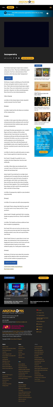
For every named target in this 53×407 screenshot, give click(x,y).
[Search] (17, 7)
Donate (40, 310)
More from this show (27, 58)
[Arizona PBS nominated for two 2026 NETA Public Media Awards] (42, 68)
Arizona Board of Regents (16, 339)
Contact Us (37, 364)
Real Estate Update (9, 269)
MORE (43, 277)
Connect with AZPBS (38, 346)
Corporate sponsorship (39, 375)
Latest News (20, 346)
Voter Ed (20, 355)
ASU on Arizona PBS (6, 364)
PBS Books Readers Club (39, 359)
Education (20, 382)
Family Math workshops (23, 378)
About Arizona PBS (38, 348)
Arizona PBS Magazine (39, 350)
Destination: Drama (6, 361)
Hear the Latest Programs (7, 374)
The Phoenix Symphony (6, 378)
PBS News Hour (21, 357)
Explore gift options (38, 366)
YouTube (40, 329)
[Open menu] (50, 7)
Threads (39, 331)
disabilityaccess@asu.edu (21, 322)
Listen (3, 372)
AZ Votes (20, 352)
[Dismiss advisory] (47, 14)
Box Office (37, 355)
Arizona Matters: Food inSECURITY (9, 355)
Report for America (22, 399)
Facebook (39, 324)
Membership (37, 372)
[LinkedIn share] (17, 58)
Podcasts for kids (21, 374)
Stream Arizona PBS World (7, 368)
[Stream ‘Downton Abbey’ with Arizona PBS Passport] (42, 113)
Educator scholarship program (24, 395)
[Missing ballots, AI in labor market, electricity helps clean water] (16, 283)
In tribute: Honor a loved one (40, 377)
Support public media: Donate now (41, 368)
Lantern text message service (24, 371)
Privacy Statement (41, 321)
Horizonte (20, 350)
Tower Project (37, 379)
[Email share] (19, 58)
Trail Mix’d (4, 352)
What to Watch (5, 346)
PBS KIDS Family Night (22, 367)
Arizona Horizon (21, 348)
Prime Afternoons (5, 363)
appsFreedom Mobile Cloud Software (13, 266)
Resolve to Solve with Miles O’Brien (9, 348)
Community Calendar (39, 354)
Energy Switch (5, 357)
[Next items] (49, 290)
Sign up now (43, 152)
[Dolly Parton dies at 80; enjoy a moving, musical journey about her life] (42, 97)
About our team (21, 401)
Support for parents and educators (25, 397)
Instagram (39, 326)
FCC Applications (40, 315)
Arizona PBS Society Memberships (41, 370)
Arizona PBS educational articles (24, 392)
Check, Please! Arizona (6, 350)
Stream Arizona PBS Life (7, 366)
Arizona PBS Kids (21, 364)
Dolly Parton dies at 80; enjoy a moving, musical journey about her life (42, 109)
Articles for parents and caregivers (25, 376)
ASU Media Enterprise (7, 333)
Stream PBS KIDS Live (22, 365)
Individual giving (38, 373)
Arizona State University (18, 331)
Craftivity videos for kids (23, 373)
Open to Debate (21, 354)
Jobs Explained (5, 359)
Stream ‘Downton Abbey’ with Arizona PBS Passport (41, 123)
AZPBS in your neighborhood (24, 388)
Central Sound (5, 376)
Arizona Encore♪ (5, 380)
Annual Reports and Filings (40, 361)
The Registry (20, 390)
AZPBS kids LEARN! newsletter (24, 369)
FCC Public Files (40, 312)
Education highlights (22, 384)
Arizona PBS (15, 333)
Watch (3, 344)
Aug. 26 (37, 92)
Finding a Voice (5, 385)
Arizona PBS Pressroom (39, 352)
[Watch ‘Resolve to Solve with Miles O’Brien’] (42, 82)
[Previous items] (4, 290)
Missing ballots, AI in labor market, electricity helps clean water (13, 302)
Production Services (38, 357)
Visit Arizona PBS (38, 363)
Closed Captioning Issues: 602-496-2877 (42, 318)
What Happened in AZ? (6, 354)
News (19, 344)
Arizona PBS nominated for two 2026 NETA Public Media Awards (42, 79)
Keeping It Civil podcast (6, 383)
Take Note (4, 382)
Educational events (22, 386)
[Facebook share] (14, 58)
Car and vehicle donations (40, 381)
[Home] (26, 2)
